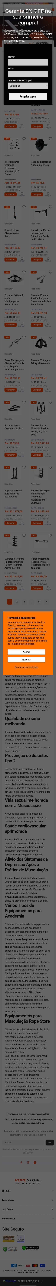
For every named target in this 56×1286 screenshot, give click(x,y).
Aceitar (26, 652)
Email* (11, 68)
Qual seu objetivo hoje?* (20, 80)
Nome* (11, 56)
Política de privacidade (22, 643)
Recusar (26, 659)
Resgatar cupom (28, 96)
